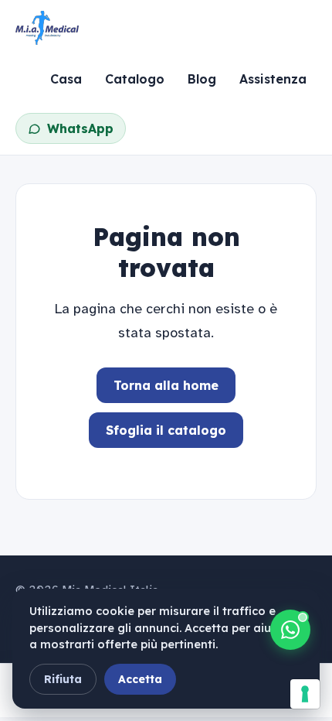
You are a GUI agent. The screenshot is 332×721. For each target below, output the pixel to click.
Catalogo (134, 79)
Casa (66, 79)
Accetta (140, 679)
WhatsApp (80, 128)
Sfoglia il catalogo (166, 430)
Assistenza (273, 79)
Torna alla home (166, 385)
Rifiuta (63, 679)
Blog (202, 79)
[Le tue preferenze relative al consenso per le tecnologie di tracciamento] (305, 694)
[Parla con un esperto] (290, 630)
